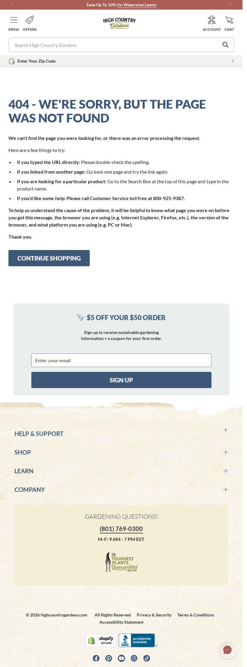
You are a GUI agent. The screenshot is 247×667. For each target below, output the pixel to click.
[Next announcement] (230, 4)
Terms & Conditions (195, 614)
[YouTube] (121, 658)
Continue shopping (49, 258)
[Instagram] (134, 658)
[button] (13, 23)
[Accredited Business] (138, 640)
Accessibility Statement (121, 622)
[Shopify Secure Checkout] (100, 640)
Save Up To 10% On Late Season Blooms (121, 4)
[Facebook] (96, 658)
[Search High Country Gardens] (226, 45)
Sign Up (121, 380)
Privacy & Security (154, 614)
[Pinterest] (109, 658)
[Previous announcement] (12, 4)
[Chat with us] (227, 650)
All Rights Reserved (113, 614)
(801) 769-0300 (121, 528)
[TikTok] (147, 658)
